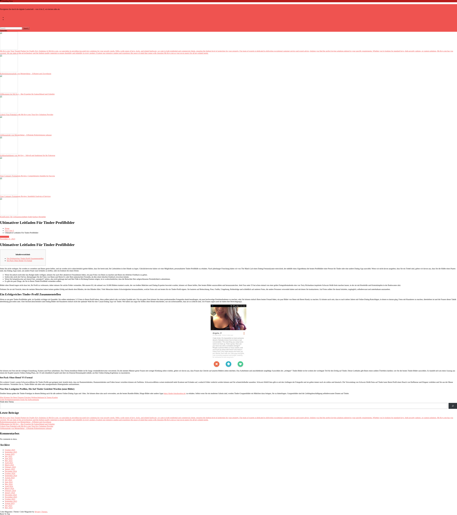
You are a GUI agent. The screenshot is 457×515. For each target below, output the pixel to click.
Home (7, 17)
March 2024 (9, 488)
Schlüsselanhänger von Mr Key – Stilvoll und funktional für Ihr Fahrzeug (27, 155)
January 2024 (10, 493)
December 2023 (11, 495)
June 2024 (8, 482)
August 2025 (10, 454)
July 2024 (8, 480)
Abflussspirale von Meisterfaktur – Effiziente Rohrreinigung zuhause (26, 135)
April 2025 (9, 463)
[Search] (453, 406)
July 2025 (8, 456)
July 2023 (8, 506)
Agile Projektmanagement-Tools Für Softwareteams (19, 400)
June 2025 (8, 458)
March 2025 (9, 465)
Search (2, 24)
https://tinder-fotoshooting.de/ (175, 393)
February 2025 (10, 467)
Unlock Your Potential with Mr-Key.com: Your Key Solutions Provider (26, 115)
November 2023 (11, 497)
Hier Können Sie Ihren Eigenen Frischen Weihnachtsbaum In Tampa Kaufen (29, 397)
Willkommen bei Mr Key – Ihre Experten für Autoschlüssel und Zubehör (27, 94)
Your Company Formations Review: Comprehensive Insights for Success (27, 176)
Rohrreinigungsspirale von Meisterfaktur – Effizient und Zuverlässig (25, 74)
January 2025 (10, 469)
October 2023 (10, 499)
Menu (4, 13)
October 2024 (10, 473)
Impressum (9, 20)
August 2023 (10, 503)
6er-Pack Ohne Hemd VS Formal (19, 261)
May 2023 (8, 508)
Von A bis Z (4, 237)
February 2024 (10, 491)
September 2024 (11, 476)
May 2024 (8, 484)
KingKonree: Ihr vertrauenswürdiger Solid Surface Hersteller (23, 217)
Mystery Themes (41, 512)
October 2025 (10, 450)
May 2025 (8, 461)
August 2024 (10, 478)
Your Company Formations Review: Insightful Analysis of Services (25, 196)
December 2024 (11, 471)
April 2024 (9, 486)
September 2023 (11, 501)
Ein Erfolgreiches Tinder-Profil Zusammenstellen (25, 259)
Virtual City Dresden (8, 5)
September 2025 (11, 452)
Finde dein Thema (7, 402)
